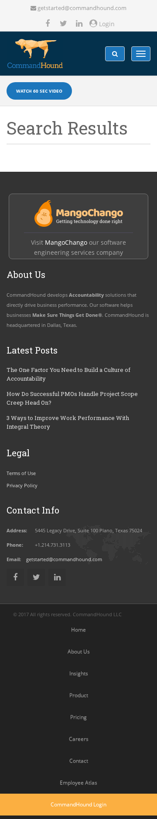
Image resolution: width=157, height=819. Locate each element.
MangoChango (66, 242)
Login (106, 24)
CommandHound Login (78, 804)
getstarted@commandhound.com (82, 8)
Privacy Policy (22, 485)
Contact (78, 760)
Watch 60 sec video (39, 91)
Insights (78, 673)
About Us (79, 651)
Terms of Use (21, 473)
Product (78, 695)
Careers (79, 739)
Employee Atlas (78, 782)
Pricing (78, 717)
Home (78, 629)
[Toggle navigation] (140, 53)
